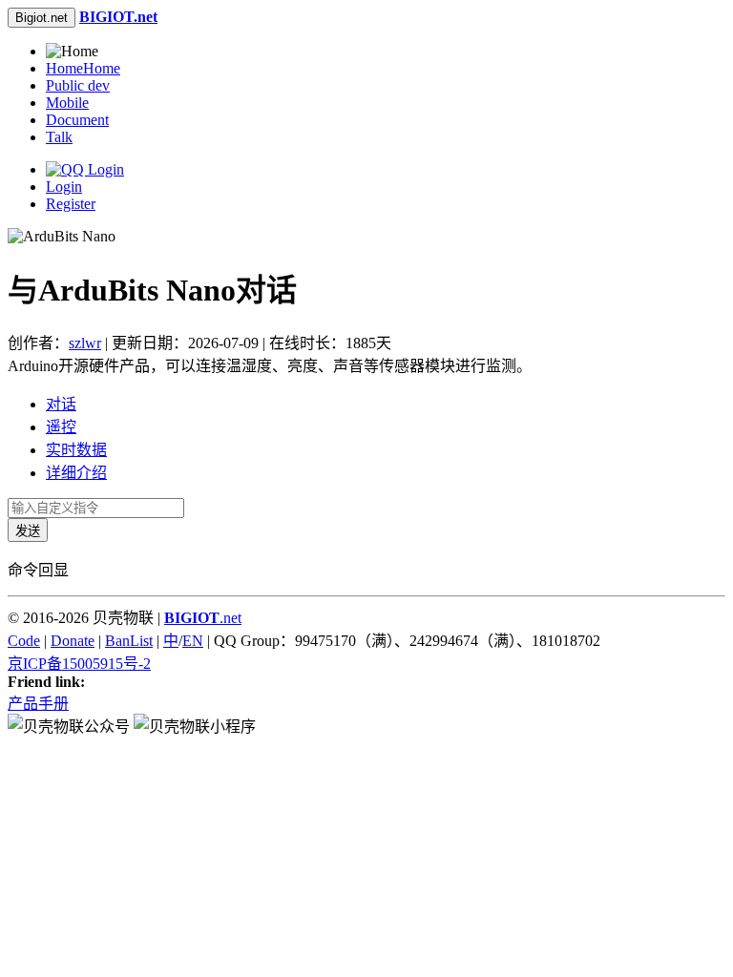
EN (192, 641)
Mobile (67, 102)
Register (70, 204)
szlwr (85, 343)
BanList (129, 641)
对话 (61, 404)
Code (24, 641)
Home (83, 68)
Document (77, 120)
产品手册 (38, 704)
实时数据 (76, 450)
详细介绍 (76, 473)
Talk (59, 137)
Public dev (78, 85)
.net (202, 618)
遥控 (61, 427)
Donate (72, 641)
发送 (27, 531)
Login (64, 186)
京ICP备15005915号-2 (79, 663)
